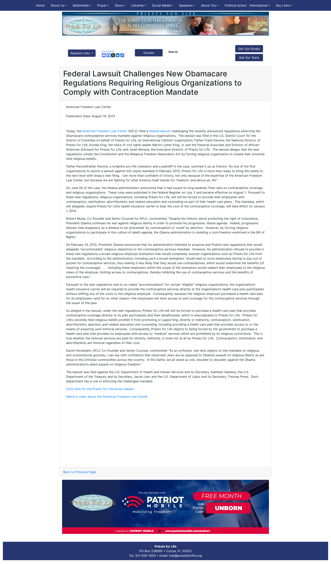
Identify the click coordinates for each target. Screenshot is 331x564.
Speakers (186, 5)
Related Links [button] (80, 53)
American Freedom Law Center (104, 131)
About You (208, 5)
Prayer (102, 5)
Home (40, 5)
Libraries (137, 5)
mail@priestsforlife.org (185, 555)
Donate (148, 53)
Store (119, 5)
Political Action (236, 5)
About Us (57, 5)
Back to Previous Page (79, 472)
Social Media (161, 5)
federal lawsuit (159, 131)
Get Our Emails (249, 49)
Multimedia (81, 5)
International (259, 5)
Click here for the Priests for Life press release (100, 389)
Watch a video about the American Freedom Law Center (107, 396)
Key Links (283, 5)
